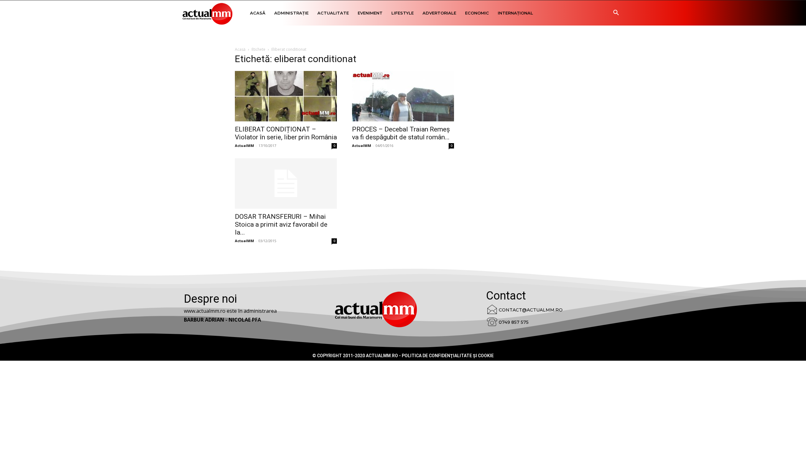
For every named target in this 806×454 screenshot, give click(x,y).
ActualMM (244, 145)
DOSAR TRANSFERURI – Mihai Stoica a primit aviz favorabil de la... (281, 224)
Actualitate (333, 12)
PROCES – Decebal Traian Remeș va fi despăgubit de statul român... (401, 133)
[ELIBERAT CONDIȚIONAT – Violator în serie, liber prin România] (286, 96)
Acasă (257, 12)
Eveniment (370, 12)
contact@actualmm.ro (531, 310)
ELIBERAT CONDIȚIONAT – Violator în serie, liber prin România (286, 133)
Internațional (515, 12)
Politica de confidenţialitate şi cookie (448, 355)
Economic (477, 12)
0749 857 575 (514, 322)
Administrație (291, 12)
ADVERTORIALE (439, 12)
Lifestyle (402, 12)
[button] (615, 13)
